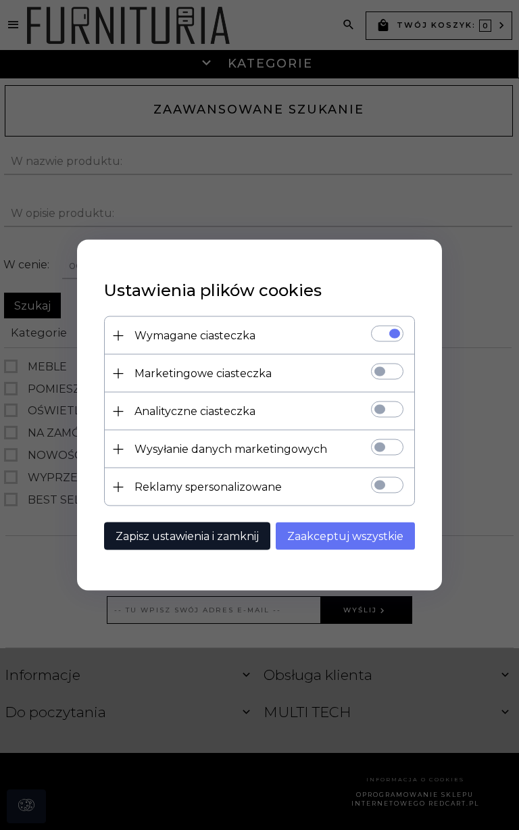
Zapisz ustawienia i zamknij (187, 536)
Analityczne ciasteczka (194, 411)
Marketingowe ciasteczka (203, 373)
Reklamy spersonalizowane (208, 487)
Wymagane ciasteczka (194, 335)
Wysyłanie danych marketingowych (230, 449)
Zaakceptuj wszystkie (345, 536)
